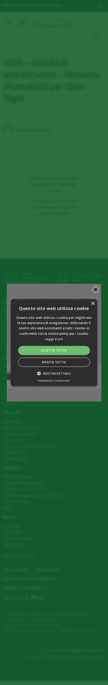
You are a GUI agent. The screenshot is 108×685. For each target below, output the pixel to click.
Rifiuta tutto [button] (54, 362)
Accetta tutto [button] (54, 350)
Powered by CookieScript (54, 380)
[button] (54, 342)
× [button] (93, 303)
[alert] (54, 342)
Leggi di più (54, 339)
